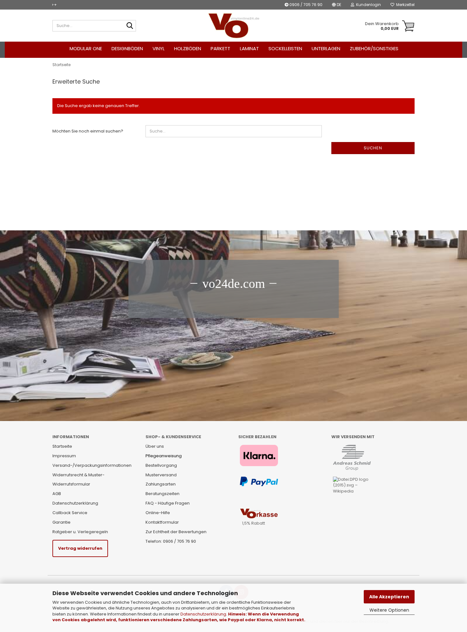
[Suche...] (130, 26)
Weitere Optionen (389, 610)
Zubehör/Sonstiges (374, 48)
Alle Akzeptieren (389, 597)
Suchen (373, 148)
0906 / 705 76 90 (305, 4)
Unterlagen (326, 48)
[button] (336, 5)
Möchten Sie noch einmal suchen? (87, 131)
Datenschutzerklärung (203, 614)
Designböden (127, 48)
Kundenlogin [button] (367, 4)
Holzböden (187, 48)
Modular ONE (86, 48)
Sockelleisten (285, 48)
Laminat (249, 48)
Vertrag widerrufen (80, 548)
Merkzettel (404, 4)
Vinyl (158, 48)
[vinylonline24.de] (234, 26)
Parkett (220, 48)
